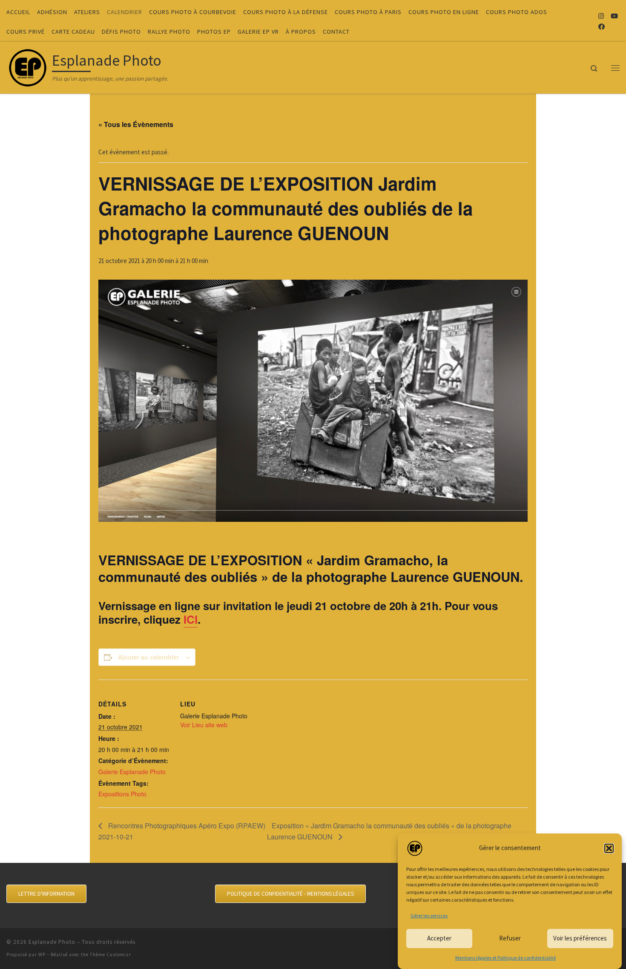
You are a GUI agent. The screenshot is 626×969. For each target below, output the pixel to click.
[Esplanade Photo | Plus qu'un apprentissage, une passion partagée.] (27, 65)
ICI (191, 619)
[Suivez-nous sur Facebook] (601, 27)
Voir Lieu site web (203, 724)
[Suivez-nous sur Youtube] (614, 16)
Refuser (510, 938)
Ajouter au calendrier (148, 657)
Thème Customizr (110, 954)
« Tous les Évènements (135, 124)
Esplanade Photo (52, 942)
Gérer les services (429, 915)
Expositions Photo (122, 794)
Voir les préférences (580, 938)
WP (42, 954)
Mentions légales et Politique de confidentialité (505, 958)
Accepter (439, 938)
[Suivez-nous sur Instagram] (601, 16)
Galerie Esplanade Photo (132, 771)
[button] (609, 848)
